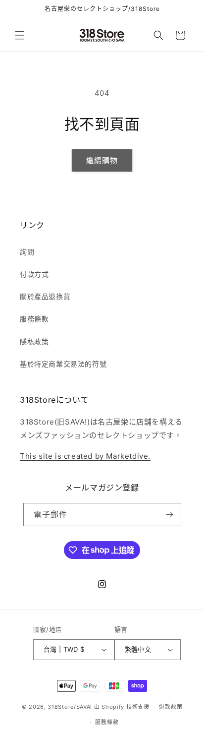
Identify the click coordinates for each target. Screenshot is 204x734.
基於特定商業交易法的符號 (63, 364)
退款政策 (170, 706)
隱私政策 (34, 341)
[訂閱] (170, 514)
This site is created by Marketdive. (85, 456)
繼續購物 (102, 160)
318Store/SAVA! (70, 706)
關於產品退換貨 (45, 296)
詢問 (27, 251)
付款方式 (34, 274)
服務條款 (34, 318)
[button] (20, 35)
